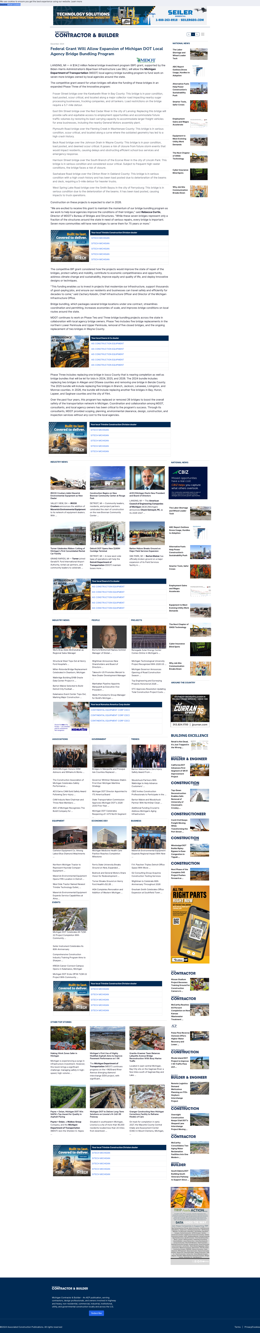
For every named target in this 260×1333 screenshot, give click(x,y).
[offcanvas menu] (203, 34)
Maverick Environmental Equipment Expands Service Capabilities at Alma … (70, 895)
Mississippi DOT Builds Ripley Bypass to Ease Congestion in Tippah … (178, 851)
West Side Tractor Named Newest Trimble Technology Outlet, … (69, 886)
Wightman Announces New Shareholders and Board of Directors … (105, 664)
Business (136, 820)
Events (56, 902)
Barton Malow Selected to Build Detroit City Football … (68, 687)
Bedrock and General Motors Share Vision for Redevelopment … (109, 874)
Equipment (58, 820)
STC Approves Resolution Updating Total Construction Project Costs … (149, 690)
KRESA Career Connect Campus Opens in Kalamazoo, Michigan (68, 967)
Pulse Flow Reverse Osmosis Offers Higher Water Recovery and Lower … (180, 1039)
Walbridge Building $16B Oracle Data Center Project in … (68, 679)
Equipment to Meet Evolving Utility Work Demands (179, 608)
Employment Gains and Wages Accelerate (181, 122)
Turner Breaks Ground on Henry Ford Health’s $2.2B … (107, 883)
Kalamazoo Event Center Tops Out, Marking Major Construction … (69, 696)
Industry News (59, 462)
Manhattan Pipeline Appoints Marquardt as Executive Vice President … (106, 686)
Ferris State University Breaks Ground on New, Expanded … (106, 866)
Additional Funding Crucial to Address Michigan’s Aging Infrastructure (145, 811)
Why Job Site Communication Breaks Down (180, 190)
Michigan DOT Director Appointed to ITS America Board (109, 793)
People (96, 620)
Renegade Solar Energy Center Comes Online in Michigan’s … (146, 651)
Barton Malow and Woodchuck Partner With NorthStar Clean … (147, 801)
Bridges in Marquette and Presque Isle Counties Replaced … (108, 770)
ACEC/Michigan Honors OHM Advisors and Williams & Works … (68, 770)
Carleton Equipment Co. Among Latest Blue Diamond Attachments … (69, 853)
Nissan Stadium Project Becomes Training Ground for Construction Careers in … (180, 985)
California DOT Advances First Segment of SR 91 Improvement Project (179, 771)
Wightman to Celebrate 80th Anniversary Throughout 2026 (146, 883)
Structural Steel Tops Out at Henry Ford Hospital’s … (69, 662)
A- (189, 34)
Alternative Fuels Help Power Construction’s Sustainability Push (181, 90)
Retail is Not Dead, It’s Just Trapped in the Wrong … (180, 744)
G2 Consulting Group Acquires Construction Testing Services (146, 874)
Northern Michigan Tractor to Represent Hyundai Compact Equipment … (67, 867)
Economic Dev (100, 820)
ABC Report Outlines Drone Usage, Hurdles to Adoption (179, 530)
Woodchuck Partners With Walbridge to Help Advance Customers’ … (144, 783)
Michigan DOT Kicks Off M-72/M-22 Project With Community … (70, 975)
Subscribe (96, 1313)
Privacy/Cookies (252, 1327)
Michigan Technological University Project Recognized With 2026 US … (149, 662)
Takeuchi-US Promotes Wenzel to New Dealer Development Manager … (109, 675)
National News (181, 43)
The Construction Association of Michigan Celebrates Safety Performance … (68, 783)
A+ (197, 34)
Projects (136, 620)
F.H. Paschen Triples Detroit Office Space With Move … (148, 866)
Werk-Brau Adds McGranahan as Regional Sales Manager (68, 651)
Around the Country (183, 682)
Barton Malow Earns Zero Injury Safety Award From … (147, 771)
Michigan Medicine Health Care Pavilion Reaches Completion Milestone (107, 853)
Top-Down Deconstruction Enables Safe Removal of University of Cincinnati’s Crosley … (178, 799)
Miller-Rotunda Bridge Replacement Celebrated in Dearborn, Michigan (70, 671)
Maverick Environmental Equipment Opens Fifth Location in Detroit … (70, 877)
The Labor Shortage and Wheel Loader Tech (178, 511)
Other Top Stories (61, 1022)
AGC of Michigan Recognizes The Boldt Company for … (69, 809)
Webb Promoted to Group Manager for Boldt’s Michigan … (109, 696)
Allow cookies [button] (14, 4)
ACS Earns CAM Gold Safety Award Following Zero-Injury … (69, 793)
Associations (60, 739)
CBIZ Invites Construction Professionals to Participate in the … (149, 793)
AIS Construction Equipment (107, 343)
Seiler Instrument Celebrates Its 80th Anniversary (68, 948)
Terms (238, 1327)
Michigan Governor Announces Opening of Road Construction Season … (146, 672)
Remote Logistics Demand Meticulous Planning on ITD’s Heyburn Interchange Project (179, 1092)
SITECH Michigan (100, 238)
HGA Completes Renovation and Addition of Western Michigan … (107, 891)
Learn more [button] (76, 1)
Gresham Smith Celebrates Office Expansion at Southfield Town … (148, 891)
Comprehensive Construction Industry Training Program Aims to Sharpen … (69, 957)
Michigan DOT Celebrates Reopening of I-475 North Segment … (109, 814)
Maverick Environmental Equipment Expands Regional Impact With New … (148, 853)
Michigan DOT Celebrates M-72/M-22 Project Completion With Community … (70, 935)
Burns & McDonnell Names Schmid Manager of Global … (109, 651)
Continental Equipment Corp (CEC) (110, 710)
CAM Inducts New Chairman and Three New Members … (68, 801)
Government (99, 739)
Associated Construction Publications (25, 1327)
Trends (135, 739)
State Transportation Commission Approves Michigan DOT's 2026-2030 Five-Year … (108, 802)
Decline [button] (3, 4)
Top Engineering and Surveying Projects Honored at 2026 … (147, 682)
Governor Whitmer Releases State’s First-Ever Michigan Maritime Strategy (109, 783)
